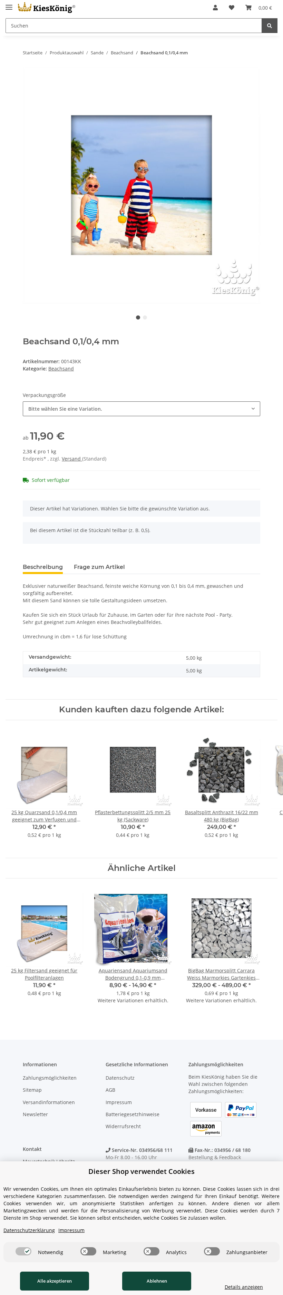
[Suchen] (269, 25)
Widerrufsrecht (123, 1126)
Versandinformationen (49, 1102)
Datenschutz (120, 1078)
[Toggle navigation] (9, 4)
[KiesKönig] (46, 7)
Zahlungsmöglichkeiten (50, 1078)
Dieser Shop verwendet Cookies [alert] (141, 1171)
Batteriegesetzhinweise (132, 1114)
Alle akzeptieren (54, 1281)
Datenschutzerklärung (29, 1230)
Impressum (119, 1102)
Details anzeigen (244, 1287)
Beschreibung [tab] (43, 567)
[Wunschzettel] (231, 7)
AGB (110, 1090)
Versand (72, 458)
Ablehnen (157, 1281)
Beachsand (61, 368)
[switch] (23, 1251)
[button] (215, 7)
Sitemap (32, 1090)
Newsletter (35, 1114)
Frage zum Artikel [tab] (99, 567)
